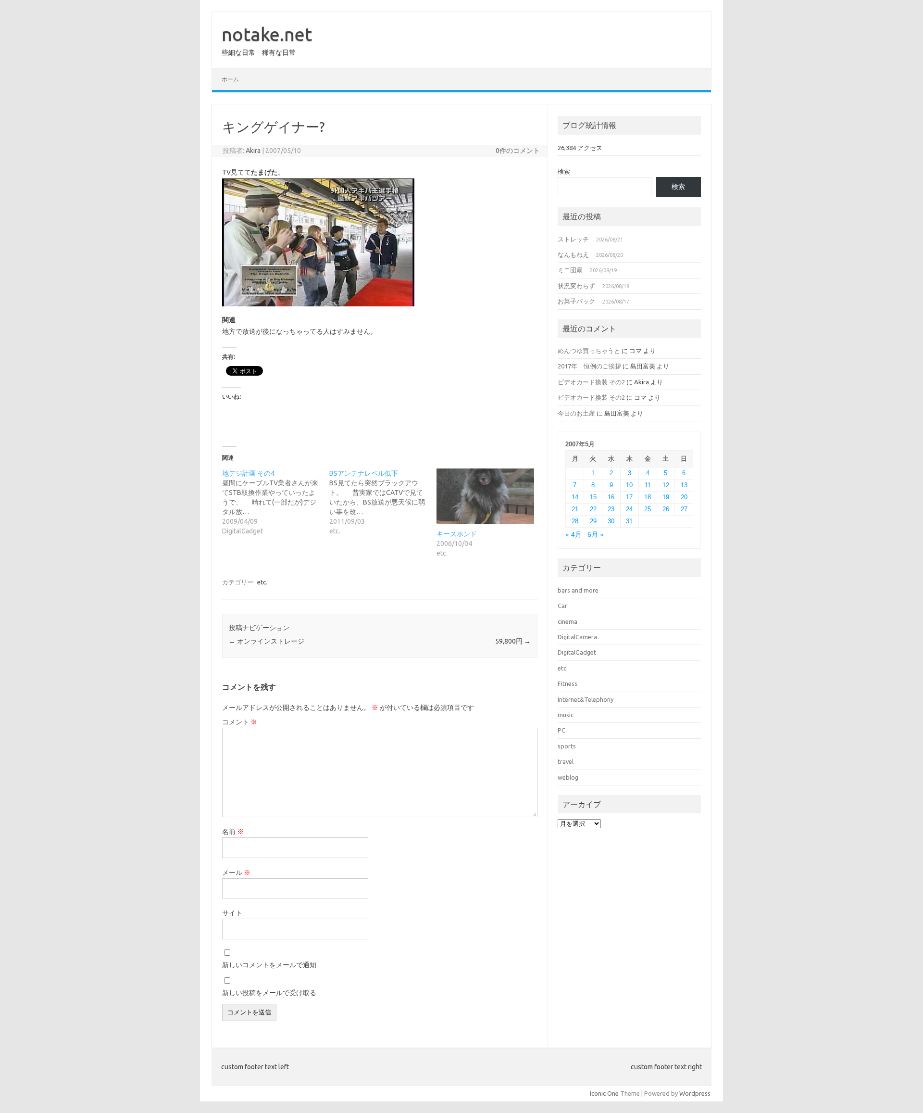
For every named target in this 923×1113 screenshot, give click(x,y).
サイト (232, 913)
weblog (568, 777)
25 (647, 509)
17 (629, 497)
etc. (262, 582)
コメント (239, 722)
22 (593, 509)
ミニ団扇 (570, 269)
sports (567, 746)
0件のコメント (518, 150)
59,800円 (513, 641)
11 (648, 485)
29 (593, 521)
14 (575, 497)
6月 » (595, 534)
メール (236, 872)
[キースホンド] (485, 496)
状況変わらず (576, 285)
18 (647, 497)
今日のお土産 (576, 413)
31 (629, 521)
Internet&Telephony (585, 699)
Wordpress (695, 1093)
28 (575, 521)
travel (566, 761)
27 (684, 509)
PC (561, 730)
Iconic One (604, 1093)
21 (575, 509)
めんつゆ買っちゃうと (589, 350)
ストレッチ (573, 239)
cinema (567, 621)
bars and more (578, 590)
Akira (253, 150)
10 (629, 485)
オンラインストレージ (266, 641)
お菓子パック (576, 301)
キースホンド (457, 534)
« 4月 (573, 534)
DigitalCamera (577, 636)
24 (629, 509)
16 (611, 497)
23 (611, 509)
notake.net (267, 34)
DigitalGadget (577, 652)
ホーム (230, 79)
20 (684, 497)
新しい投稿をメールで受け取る (269, 993)
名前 (233, 831)
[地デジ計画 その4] (275, 502)
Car (562, 605)
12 (665, 485)
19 (665, 497)
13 (684, 485)
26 (665, 509)
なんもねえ (573, 254)
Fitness (567, 683)
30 (611, 521)
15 (593, 497)
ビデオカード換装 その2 (591, 382)
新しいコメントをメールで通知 (269, 965)
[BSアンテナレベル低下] (383, 502)
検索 (564, 171)
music (566, 714)
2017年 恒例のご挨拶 (589, 366)
